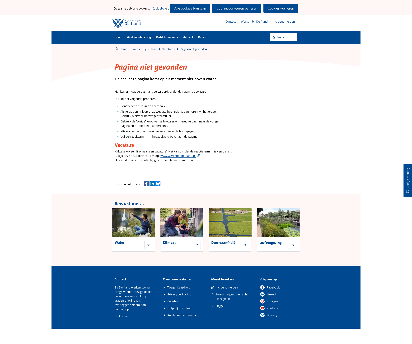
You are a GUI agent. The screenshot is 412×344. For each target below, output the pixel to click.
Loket (118, 37)
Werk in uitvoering (139, 37)
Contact (230, 21)
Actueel (188, 37)
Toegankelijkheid (178, 287)
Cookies (172, 301)
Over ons (203, 37)
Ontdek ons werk (167, 37)
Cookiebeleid (160, 8)
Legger (220, 306)
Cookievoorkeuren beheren (236, 8)
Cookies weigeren (281, 8)
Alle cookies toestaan (190, 8)
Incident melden (284, 21)
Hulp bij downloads (180, 308)
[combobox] (283, 37)
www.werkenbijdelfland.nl (180, 156)
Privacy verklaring (179, 294)
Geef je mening (408, 178)
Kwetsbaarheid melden (183, 315)
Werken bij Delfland (254, 21)
